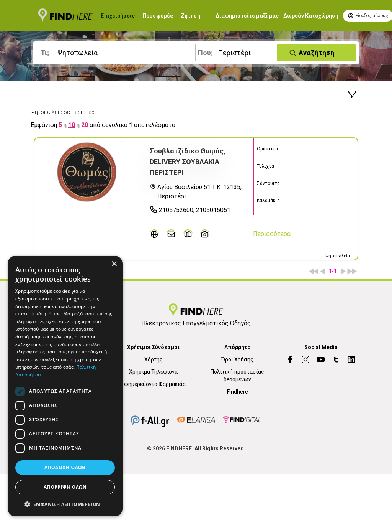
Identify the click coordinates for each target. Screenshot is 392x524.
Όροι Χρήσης (237, 359)
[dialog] (65, 386)
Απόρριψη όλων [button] (65, 487)
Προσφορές (157, 16)
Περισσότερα (272, 233)
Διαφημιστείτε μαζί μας (247, 16)
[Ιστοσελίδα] (154, 234)
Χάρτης (153, 359)
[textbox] (115, 52)
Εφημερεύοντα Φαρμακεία (153, 384)
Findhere (237, 392)
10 (71, 125)
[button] (65, 504)
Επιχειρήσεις (118, 16)
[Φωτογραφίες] (204, 234)
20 (84, 125)
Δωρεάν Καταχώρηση (310, 16)
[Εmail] (171, 234)
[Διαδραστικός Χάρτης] (188, 234)
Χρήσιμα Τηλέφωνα (153, 372)
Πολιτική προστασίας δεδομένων (237, 375)
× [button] (114, 264)
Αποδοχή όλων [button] (65, 467)
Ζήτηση (190, 16)
